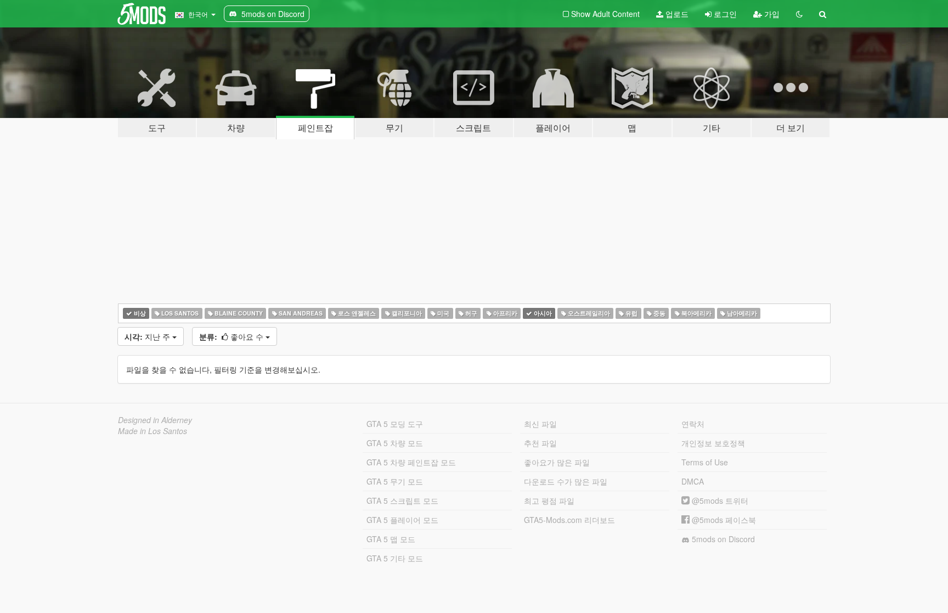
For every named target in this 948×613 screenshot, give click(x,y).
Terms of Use (704, 462)
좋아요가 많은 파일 (557, 462)
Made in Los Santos (152, 430)
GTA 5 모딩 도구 (394, 423)
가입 (771, 13)
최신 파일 (540, 423)
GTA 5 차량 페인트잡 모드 (411, 462)
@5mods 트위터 (719, 500)
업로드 (676, 13)
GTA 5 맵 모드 (390, 538)
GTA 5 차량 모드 (394, 442)
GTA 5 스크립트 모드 (402, 500)
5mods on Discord (722, 538)
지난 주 (148, 336)
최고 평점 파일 (549, 500)
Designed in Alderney (155, 419)
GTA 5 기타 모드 (394, 558)
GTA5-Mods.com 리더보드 (569, 519)
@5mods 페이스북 (723, 519)
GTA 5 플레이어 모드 (402, 519)
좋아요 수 (232, 336)
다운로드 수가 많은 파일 (565, 481)
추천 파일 (540, 442)
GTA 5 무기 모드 (394, 481)
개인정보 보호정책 (713, 442)
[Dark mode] (799, 13)
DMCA (692, 481)
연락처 (692, 423)
